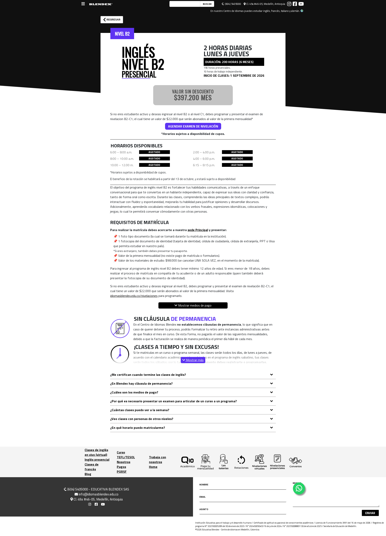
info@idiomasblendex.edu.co (98, 494)
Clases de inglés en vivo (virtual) (96, 452)
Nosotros (123, 462)
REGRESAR (113, 19)
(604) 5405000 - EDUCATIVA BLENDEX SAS (98, 489)
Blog (88, 474)
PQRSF (122, 471)
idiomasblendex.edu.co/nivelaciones (134, 295)
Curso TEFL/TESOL (126, 455)
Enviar (370, 513)
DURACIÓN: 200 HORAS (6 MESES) (229, 61)
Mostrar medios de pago (194, 305)
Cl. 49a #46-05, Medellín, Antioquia (265, 4)
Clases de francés (92, 467)
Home (153, 466)
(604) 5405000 (232, 4)
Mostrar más (194, 360)
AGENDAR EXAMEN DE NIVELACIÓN (193, 126)
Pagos (121, 466)
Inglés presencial (97, 459)
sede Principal (198, 229)
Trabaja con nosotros (157, 459)
